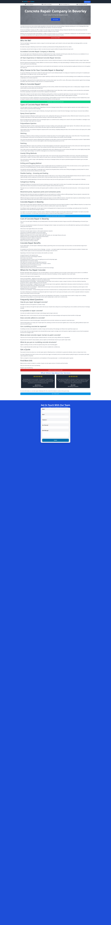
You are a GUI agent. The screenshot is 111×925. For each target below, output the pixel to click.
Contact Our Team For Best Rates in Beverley (55, 216)
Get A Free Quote (55, 393)
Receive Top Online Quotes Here (55, 370)
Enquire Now (55, 397)
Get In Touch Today (55, 37)
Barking (31, 367)
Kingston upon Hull (24, 367)
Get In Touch (87, 1)
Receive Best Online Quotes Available (55, 101)
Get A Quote (55, 19)
